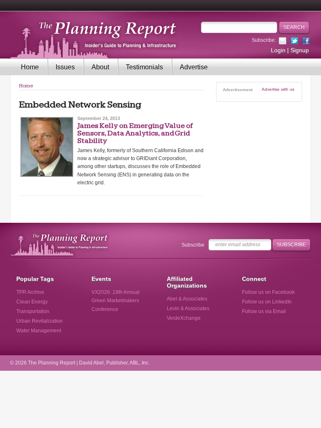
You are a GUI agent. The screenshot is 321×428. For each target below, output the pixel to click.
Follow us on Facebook (268, 292)
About (100, 67)
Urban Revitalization (39, 321)
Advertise (194, 67)
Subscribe (192, 245)
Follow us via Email (264, 311)
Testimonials (144, 67)
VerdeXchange (184, 318)
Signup (299, 50)
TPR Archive (30, 292)
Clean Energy (32, 302)
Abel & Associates (187, 299)
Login (278, 50)
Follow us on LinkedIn (267, 302)
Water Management (38, 331)
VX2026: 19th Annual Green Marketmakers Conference (116, 300)
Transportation (32, 311)
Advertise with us (278, 89)
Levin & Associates (188, 308)
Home (30, 67)
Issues (65, 67)
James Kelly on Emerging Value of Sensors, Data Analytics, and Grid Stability (135, 133)
